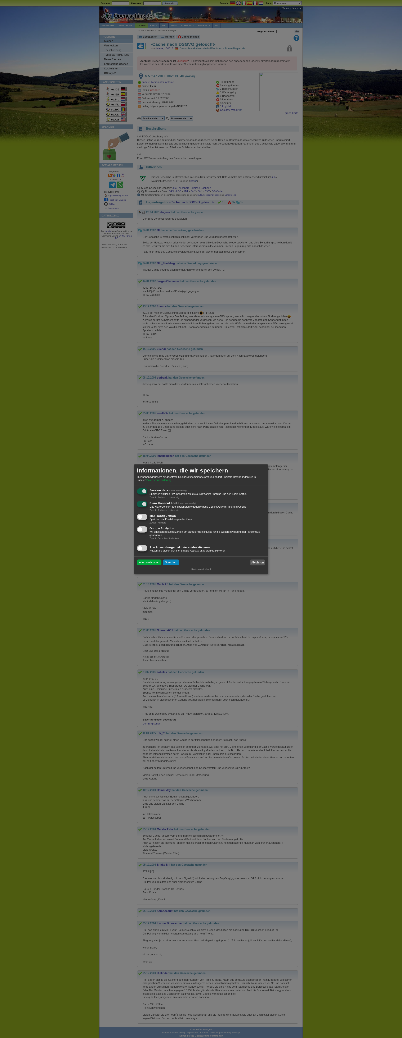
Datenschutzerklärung (158, 480)
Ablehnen (257, 562)
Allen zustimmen (149, 562)
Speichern (171, 562)
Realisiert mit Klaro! (201, 569)
